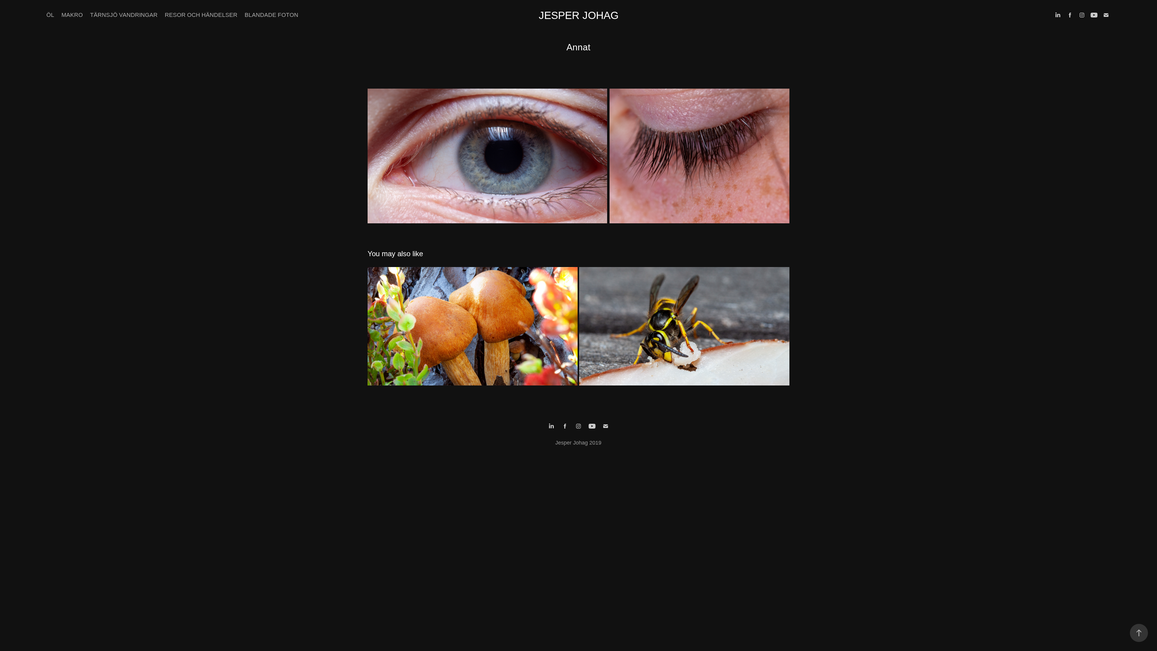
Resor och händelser (201, 15)
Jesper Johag (579, 15)
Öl (50, 15)
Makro (72, 15)
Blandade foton (271, 15)
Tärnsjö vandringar (124, 15)
